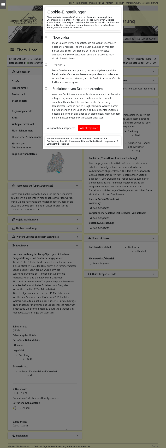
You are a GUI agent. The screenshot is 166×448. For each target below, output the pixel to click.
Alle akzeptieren (89, 128)
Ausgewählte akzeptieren (61, 128)
